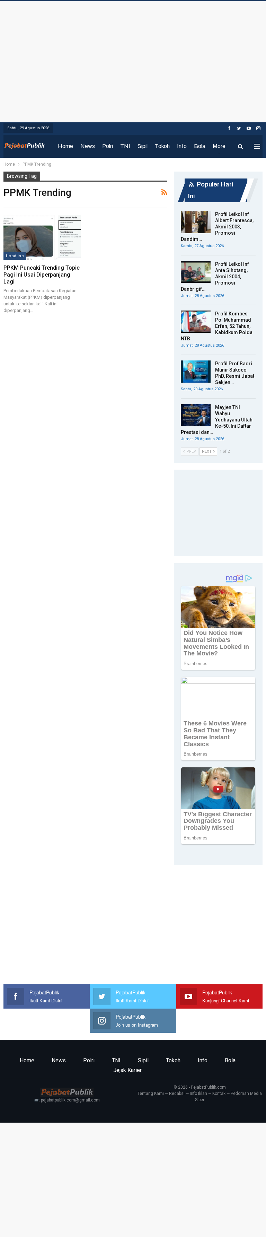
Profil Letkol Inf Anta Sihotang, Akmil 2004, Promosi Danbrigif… (215, 276)
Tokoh (162, 146)
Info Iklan (198, 1093)
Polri (107, 146)
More (219, 146)
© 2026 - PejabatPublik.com (200, 1087)
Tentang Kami (151, 1093)
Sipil (143, 146)
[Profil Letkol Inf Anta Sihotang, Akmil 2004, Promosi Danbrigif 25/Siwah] (196, 272)
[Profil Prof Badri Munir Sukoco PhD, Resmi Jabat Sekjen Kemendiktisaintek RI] (196, 371)
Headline (15, 256)
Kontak (218, 1093)
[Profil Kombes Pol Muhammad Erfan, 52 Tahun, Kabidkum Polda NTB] (196, 322)
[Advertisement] (133, 59)
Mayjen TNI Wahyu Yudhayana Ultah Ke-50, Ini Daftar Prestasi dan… (216, 419)
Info (182, 146)
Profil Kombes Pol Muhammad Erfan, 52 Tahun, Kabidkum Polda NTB (216, 326)
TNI (125, 146)
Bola (199, 146)
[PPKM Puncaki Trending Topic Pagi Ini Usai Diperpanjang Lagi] (42, 237)
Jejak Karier (127, 1070)
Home (65, 146)
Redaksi (177, 1093)
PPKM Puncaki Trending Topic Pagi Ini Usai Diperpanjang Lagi (41, 274)
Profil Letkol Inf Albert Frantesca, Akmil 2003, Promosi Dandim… (217, 226)
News (87, 146)
